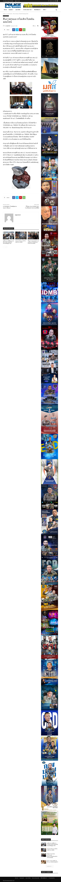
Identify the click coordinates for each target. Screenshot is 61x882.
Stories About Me (35, 878)
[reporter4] (4, 26)
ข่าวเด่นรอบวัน (9, 13)
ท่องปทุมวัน (22, 878)
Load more (49, 866)
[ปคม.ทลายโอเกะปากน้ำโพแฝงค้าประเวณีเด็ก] (21, 235)
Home (4, 13)
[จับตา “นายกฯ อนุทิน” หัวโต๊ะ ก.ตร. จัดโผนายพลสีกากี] (43, 862)
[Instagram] (51, 1)
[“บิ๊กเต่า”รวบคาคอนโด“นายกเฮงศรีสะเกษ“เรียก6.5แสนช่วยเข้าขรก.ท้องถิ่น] (33, 235)
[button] (56, 9)
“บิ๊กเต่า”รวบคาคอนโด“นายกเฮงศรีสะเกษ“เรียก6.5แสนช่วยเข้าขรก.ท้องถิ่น (33, 242)
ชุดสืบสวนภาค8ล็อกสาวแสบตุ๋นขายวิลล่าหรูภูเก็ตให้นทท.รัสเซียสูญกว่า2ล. (8, 242)
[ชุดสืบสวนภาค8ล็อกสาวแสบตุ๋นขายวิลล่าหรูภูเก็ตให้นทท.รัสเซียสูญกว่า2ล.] (8, 235)
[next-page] (6, 247)
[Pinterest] (20, 29)
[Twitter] (53, 1)
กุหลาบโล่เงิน (28, 878)
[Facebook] (49, 1)
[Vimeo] (55, 1)
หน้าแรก (16, 878)
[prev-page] (4, 247)
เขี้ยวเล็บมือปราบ (44, 878)
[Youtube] (57, 1)
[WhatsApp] (23, 29)
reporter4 (8, 25)
